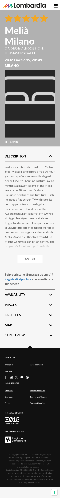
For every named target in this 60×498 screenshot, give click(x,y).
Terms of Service (37, 403)
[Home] (24, 5)
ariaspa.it (9, 365)
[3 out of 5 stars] (25, 18)
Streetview (15, 335)
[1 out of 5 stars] (8, 18)
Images (11, 305)
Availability (15, 294)
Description (15, 156)
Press (7, 403)
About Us (9, 390)
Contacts (9, 397)
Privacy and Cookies (38, 397)
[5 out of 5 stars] (43, 18)
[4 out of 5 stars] (34, 18)
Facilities (13, 315)
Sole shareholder (37, 390)
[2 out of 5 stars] (16, 18)
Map (8, 325)
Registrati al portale (18, 279)
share (14, 142)
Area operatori (36, 365)
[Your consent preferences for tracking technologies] (54, 492)
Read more (30, 259)
